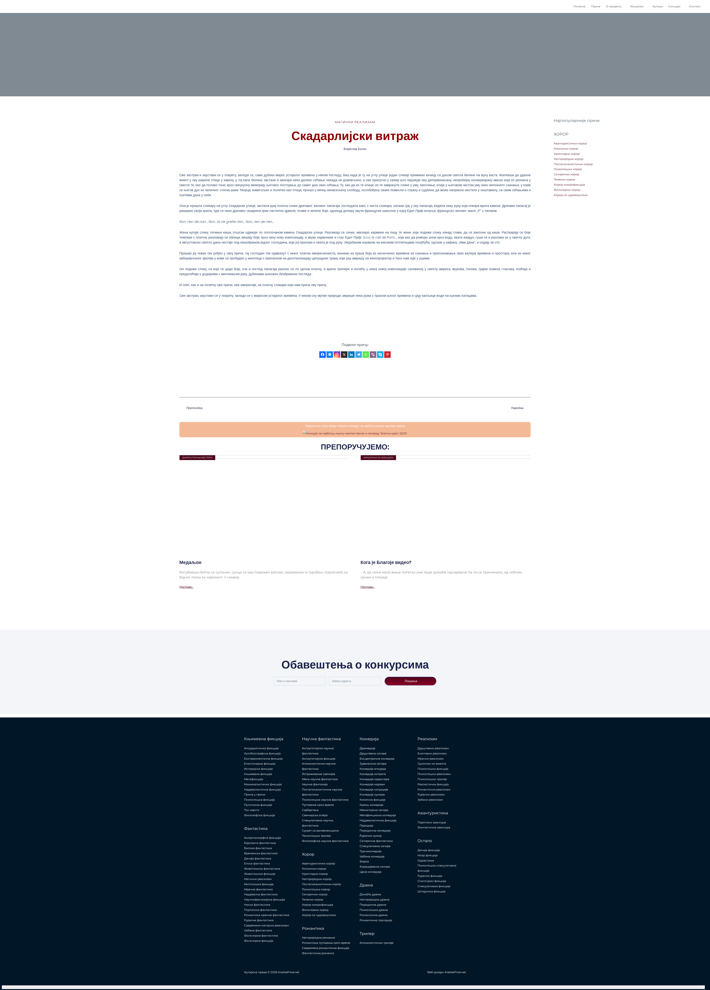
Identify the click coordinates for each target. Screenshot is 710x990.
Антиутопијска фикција (318, 758)
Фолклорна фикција (258, 940)
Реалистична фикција (433, 784)
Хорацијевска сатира (375, 866)
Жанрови (637, 6)
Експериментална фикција (263, 758)
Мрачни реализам (430, 758)
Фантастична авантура (433, 827)
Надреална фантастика (261, 894)
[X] (344, 354)
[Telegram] (358, 354)
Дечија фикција (428, 850)
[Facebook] (322, 354)
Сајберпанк (310, 810)
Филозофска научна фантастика (325, 841)
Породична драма (373, 904)
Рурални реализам (431, 794)
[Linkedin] (351, 354)
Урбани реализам (430, 799)
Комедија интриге (373, 774)
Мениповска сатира (374, 810)
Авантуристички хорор (570, 143)
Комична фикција (372, 799)
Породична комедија (375, 830)
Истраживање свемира (318, 774)
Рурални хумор (371, 835)
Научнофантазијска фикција (264, 899)
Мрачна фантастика (258, 889)
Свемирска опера (315, 815)
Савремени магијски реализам (266, 925)
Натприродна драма (374, 899)
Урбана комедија (372, 856)
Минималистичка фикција (263, 784)
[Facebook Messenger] (330, 354)
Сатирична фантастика (376, 841)
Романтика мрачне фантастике (266, 915)
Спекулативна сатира (375, 846)
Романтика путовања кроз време (326, 943)
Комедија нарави (372, 784)
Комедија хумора (372, 794)
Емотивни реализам (432, 753)
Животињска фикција (259, 874)
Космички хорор (566, 148)
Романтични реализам (433, 789)
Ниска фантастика (257, 904)
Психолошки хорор (568, 169)
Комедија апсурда (373, 769)
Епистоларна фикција (259, 763)
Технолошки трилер (316, 835)
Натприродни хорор (568, 159)
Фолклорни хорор (567, 190)
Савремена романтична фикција (325, 948)
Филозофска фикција (259, 815)
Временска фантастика (261, 853)
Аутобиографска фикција (262, 753)
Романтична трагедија (376, 920)
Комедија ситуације (374, 789)
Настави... (186, 587)
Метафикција (253, 779)
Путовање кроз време (318, 805)
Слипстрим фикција (431, 881)
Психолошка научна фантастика (325, 799)
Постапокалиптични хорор (573, 164)
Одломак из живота (431, 763)
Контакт (695, 6)
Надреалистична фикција (262, 789)
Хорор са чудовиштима (571, 195)
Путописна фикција (258, 805)
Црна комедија (370, 872)
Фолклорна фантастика (261, 935)
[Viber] (373, 354)
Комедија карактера (374, 779)
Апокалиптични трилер (376, 943)
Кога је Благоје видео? (386, 562)
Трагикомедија (370, 851)
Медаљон (190, 562)
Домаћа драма (370, 894)
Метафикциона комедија (378, 815)
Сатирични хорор (566, 174)
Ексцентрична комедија (377, 758)
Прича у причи (254, 794)
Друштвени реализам (433, 748)
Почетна (579, 6)
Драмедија (367, 748)
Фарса (364, 861)
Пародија (366, 825)
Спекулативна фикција (433, 886)
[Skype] (380, 354)
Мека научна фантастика (320, 779)
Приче (595, 6)
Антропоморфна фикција (262, 837)
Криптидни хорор (567, 154)
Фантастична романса (318, 953)
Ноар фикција (427, 855)
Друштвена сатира (373, 753)
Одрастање (425, 860)
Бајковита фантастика (260, 843)
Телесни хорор (564, 179)
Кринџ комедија (371, 805)
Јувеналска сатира (373, 763)
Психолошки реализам (434, 774)
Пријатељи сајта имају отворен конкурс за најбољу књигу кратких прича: (355, 426)
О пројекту (613, 6)
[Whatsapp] (366, 354)
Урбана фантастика (258, 930)
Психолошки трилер (432, 779)
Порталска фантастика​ (260, 910)
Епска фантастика (257, 863)
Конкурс (674, 6)
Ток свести (251, 810)
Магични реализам (355, 122)
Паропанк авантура (431, 822)
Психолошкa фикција (259, 799)
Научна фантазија (315, 784)
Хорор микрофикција (569, 184)
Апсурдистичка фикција (261, 748)
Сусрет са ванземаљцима (320, 830)
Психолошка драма (374, 910)
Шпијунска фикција (431, 891)
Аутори (657, 6)
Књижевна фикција (258, 774)
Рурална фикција (429, 876)
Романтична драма (374, 915)
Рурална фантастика (259, 920)
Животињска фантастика (262, 868)
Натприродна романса (318, 937)
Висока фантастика (258, 848)
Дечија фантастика (257, 858)
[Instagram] (337, 354)
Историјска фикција (258, 769)
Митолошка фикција (259, 884)
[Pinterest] (387, 354)
